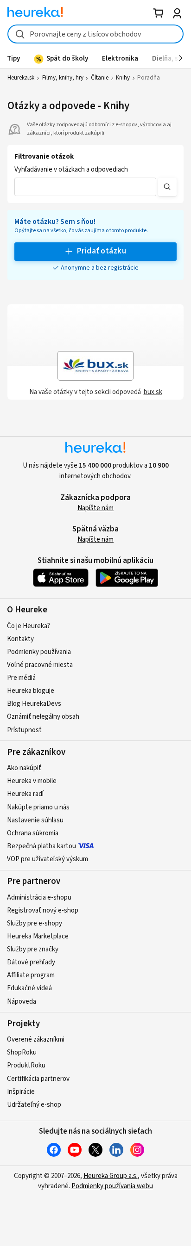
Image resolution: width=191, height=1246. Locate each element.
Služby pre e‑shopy (34, 923)
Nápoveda (21, 1001)
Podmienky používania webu (112, 1186)
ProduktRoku (26, 1065)
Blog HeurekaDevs (34, 704)
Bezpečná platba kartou (41, 846)
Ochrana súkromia (32, 833)
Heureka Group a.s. (110, 1176)
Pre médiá (21, 678)
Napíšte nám (95, 508)
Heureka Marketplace (38, 936)
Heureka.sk (20, 78)
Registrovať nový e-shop (42, 910)
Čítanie (99, 78)
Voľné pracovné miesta (40, 665)
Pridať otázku (101, 251)
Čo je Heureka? (28, 626)
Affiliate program (31, 975)
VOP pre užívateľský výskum (47, 859)
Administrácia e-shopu (39, 897)
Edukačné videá (29, 988)
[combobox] (95, 34)
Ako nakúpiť (24, 768)
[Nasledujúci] (180, 58)
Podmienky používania (39, 652)
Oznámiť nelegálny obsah (43, 717)
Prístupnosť (24, 730)
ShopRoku (22, 1052)
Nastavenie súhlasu (35, 820)
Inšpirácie (21, 1092)
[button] (85, 187)
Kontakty (20, 639)
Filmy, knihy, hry (62, 78)
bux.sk (153, 392)
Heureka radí (25, 794)
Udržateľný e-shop (34, 1105)
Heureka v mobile (32, 781)
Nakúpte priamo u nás (38, 807)
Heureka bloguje (30, 691)
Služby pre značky (32, 949)
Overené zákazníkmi (35, 1039)
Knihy (123, 78)
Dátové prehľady (31, 962)
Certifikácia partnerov (38, 1079)
